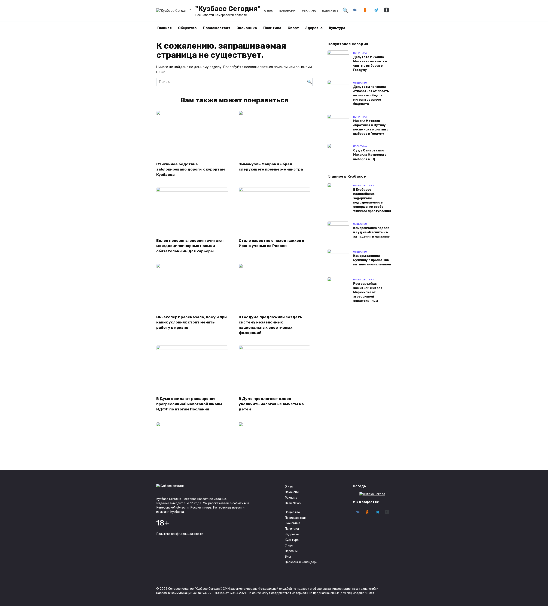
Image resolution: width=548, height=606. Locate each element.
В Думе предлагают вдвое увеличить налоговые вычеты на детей (271, 404)
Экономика (247, 28)
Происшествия (216, 28)
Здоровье (314, 28)
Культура (337, 28)
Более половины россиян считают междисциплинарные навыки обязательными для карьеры (190, 245)
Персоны (291, 551)
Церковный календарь (301, 562)
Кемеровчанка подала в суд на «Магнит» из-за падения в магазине (371, 232)
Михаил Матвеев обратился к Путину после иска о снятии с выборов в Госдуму (371, 127)
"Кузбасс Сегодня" (228, 8)
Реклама (309, 10)
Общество (187, 28)
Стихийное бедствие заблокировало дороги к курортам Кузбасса (190, 169)
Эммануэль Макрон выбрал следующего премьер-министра (271, 166)
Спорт (293, 28)
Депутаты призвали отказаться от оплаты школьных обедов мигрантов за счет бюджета (371, 95)
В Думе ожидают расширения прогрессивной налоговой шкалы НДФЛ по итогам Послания (189, 404)
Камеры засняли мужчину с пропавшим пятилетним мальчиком (372, 260)
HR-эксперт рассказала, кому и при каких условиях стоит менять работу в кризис (191, 322)
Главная (164, 28)
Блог (288, 556)
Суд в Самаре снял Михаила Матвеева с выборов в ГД (369, 155)
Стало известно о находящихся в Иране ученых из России (271, 243)
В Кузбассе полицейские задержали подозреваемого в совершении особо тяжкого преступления (372, 200)
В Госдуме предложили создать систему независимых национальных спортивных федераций (270, 325)
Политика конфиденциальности (179, 534)
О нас (268, 10)
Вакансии (287, 10)
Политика (272, 28)
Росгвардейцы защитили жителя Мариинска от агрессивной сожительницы (367, 292)
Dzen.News (330, 10)
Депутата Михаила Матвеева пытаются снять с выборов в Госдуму (370, 63)
